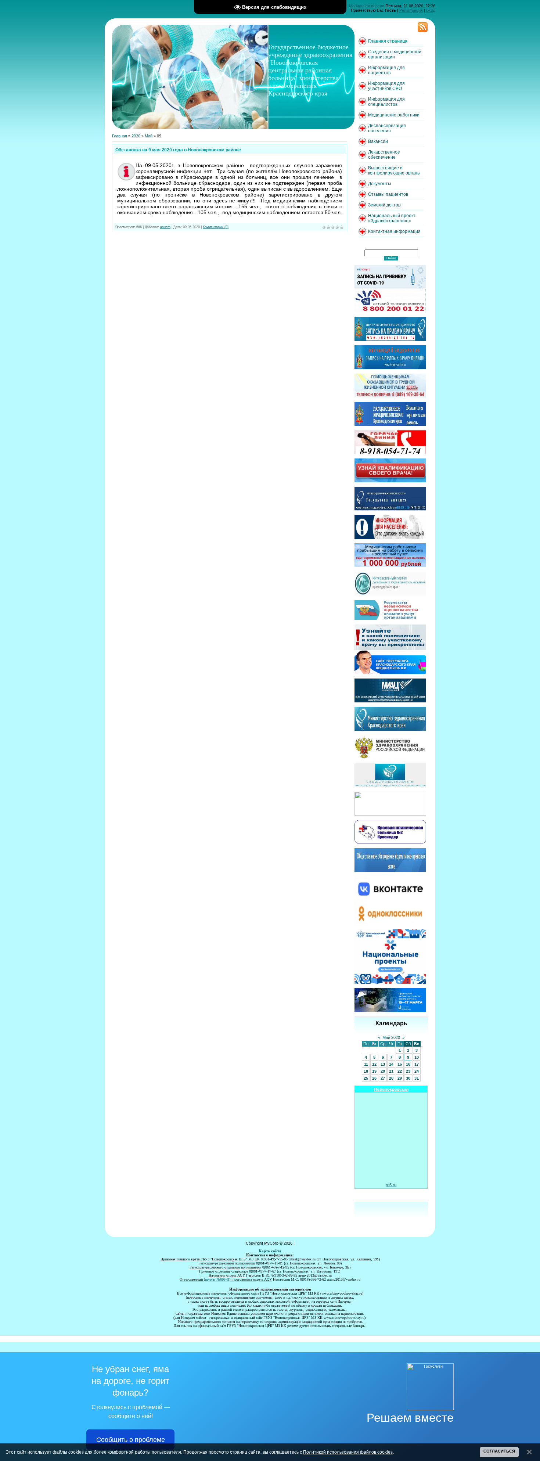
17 (416, 1064)
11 (366, 1064)
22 (399, 1071)
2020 (136, 136)
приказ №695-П (217, 1279)
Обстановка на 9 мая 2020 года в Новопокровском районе (178, 149)
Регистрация (411, 10)
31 (416, 1078)
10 (416, 1057)
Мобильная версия (366, 6)
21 (391, 1071)
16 (408, 1064)
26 (374, 1078)
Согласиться (499, 1451)
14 (391, 1064)
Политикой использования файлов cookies (348, 1452)
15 (399, 1064)
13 (383, 1064)
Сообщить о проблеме (130, 1439)
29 (399, 1078)
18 (366, 1071)
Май (148, 136)
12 (374, 1064)
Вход (430, 10)
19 (374, 1071)
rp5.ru (391, 1185)
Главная (119, 136)
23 (408, 1071)
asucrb (165, 227)
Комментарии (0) (215, 227)
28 (391, 1078)
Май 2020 (391, 1037)
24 (416, 1071)
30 (408, 1078)
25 (366, 1078)
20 (383, 1071)
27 (383, 1078)
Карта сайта (270, 1251)
